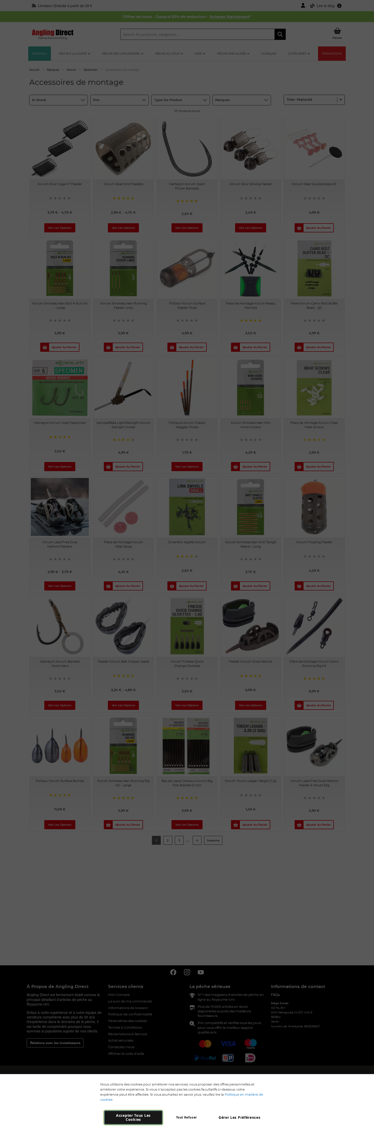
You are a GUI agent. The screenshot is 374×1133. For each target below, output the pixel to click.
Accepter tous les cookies (133, 1117)
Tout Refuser (186, 1117)
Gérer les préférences (240, 1117)
